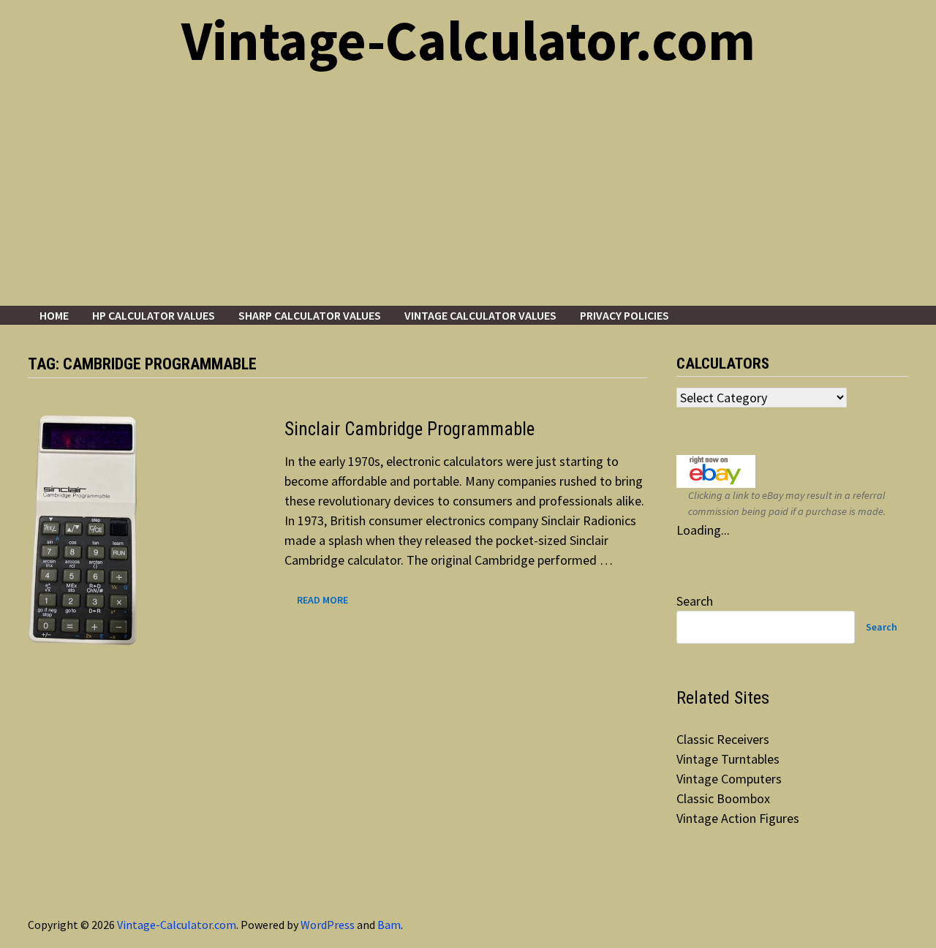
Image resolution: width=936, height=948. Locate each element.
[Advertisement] (468, 196)
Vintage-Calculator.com (468, 40)
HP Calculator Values (153, 315)
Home (54, 315)
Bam (389, 924)
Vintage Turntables (728, 758)
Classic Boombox (723, 798)
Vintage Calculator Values (480, 315)
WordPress (328, 924)
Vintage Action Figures (737, 818)
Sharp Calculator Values (309, 315)
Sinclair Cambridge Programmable (409, 429)
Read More (328, 600)
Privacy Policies (624, 315)
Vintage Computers (729, 778)
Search (694, 600)
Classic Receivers (722, 739)
